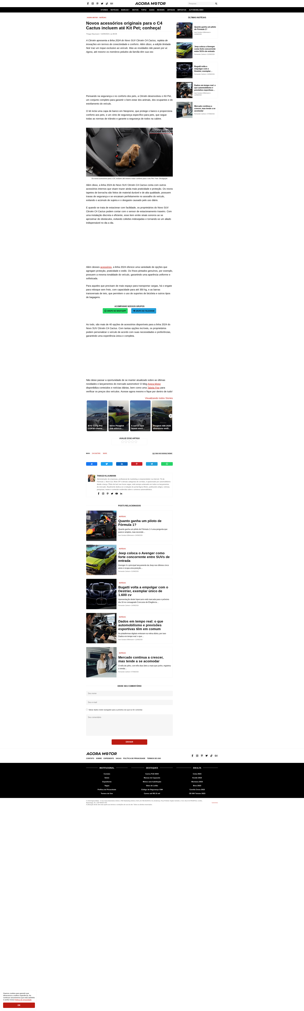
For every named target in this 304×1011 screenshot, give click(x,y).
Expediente (109, 758)
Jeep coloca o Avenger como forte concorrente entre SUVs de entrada (144, 557)
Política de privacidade (22, 1000)
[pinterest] (107, 493)
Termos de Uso (154, 758)
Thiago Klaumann (106, 476)
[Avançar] (171, 416)
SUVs (105, 453)
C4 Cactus (96, 453)
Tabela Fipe (153, 387)
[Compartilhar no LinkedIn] (122, 464)
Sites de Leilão (152, 786)
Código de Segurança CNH (152, 789)
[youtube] (116, 493)
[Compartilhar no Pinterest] (136, 464)
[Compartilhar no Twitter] (107, 464)
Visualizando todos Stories (159, 398)
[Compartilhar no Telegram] (152, 464)
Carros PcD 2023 (152, 774)
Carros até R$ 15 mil (152, 793)
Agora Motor (92, 17)
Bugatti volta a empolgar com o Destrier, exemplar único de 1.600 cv (143, 591)
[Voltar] (88, 416)
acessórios (106, 267)
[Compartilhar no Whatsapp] (167, 464)
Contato (90, 758)
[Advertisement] (129, 74)
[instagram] (103, 493)
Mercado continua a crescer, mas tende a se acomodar (141, 659)
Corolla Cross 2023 (197, 789)
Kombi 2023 (197, 778)
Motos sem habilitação (152, 782)
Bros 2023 (197, 786)
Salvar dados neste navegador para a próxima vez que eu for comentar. (116, 710)
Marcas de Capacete (152, 778)
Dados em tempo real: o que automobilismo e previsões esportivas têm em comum (140, 625)
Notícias (102, 17)
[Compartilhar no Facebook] (91, 464)
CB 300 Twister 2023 (197, 793)
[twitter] (112, 493)
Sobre (99, 758)
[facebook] (98, 493)
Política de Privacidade (134, 758)
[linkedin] (121, 493)
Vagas (118, 758)
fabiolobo (215, 803)
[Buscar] (216, 3)
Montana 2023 (197, 782)
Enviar (129, 742)
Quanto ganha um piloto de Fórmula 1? (140, 523)
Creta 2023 (197, 774)
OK (19, 1005)
